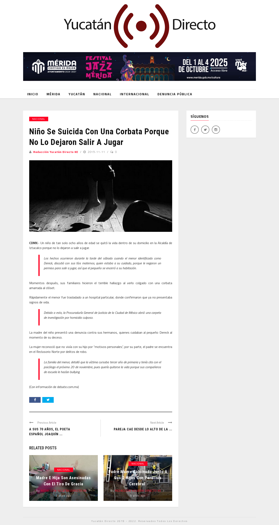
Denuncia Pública (174, 94)
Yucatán (77, 94)
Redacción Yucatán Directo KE (55, 152)
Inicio (32, 94)
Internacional (134, 94)
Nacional (102, 94)
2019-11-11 (97, 152)
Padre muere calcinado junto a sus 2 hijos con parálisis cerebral (137, 477)
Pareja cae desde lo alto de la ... (143, 429)
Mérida (53, 94)
